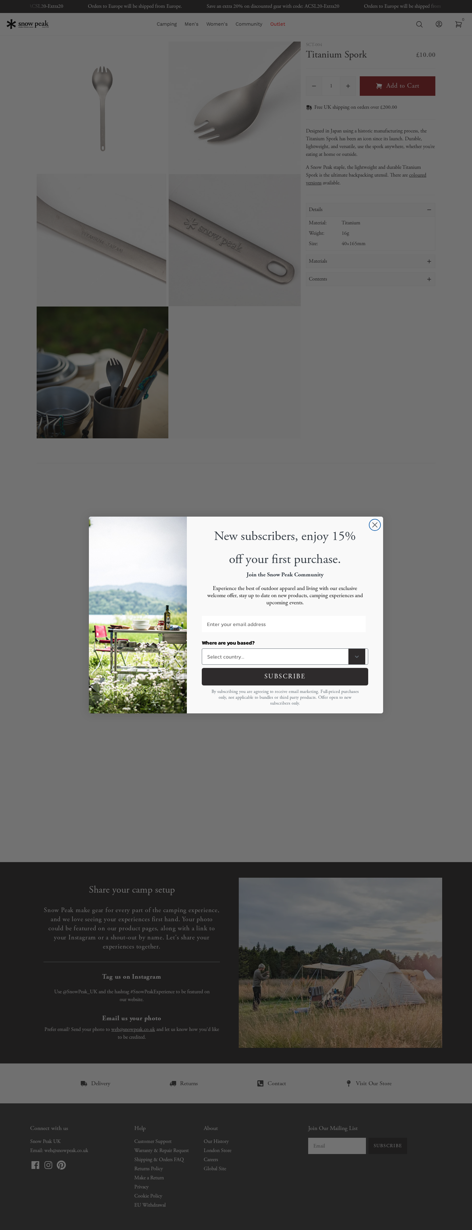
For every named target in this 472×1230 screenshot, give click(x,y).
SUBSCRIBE (285, 676)
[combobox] (276, 656)
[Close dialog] (375, 525)
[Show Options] (356, 656)
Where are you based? (228, 642)
